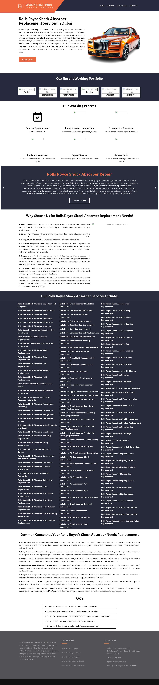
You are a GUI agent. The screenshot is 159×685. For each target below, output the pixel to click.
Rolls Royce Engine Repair (71, 653)
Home (102, 6)
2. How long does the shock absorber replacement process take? (72, 611)
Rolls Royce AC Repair (70, 649)
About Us (133, 6)
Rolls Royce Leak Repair (70, 657)
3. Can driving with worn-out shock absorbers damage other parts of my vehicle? (79, 616)
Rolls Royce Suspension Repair (73, 661)
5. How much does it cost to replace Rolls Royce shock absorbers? (73, 626)
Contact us (122, 6)
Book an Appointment (38, 128)
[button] (3, 188)
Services (110, 6)
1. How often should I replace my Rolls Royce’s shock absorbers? (72, 606)
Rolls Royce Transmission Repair (73, 665)
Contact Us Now (79, 201)
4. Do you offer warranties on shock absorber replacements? (71, 621)
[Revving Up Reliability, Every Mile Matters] (37, 5)
